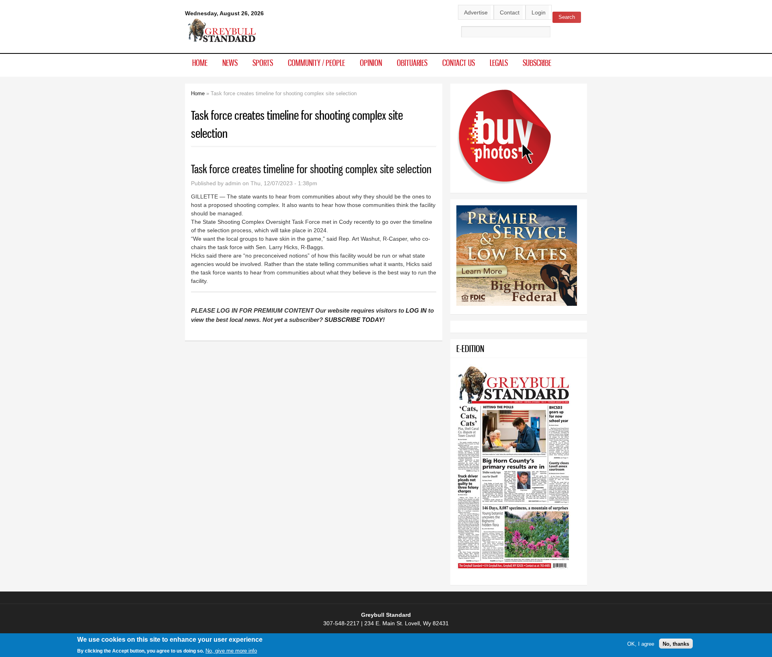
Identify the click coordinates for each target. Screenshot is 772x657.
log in (416, 310)
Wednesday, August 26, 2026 (224, 13)
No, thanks (676, 644)
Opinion (371, 62)
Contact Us (458, 62)
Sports (263, 62)
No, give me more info (231, 650)
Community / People (316, 62)
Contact (509, 12)
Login (539, 12)
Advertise (476, 12)
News (230, 62)
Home (199, 62)
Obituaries (412, 62)
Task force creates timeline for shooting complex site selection (311, 169)
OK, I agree (640, 644)
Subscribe (537, 62)
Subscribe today (353, 319)
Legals (499, 62)
